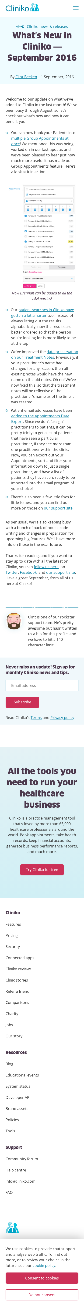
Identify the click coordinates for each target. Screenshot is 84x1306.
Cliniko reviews (19, 969)
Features (13, 924)
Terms (36, 717)
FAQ (9, 1192)
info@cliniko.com (20, 1181)
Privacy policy (62, 717)
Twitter (12, 572)
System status (18, 1086)
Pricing (12, 935)
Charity (12, 1013)
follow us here (46, 566)
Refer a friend (17, 991)
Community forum (22, 1158)
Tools (10, 1131)
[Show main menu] (75, 8)
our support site (58, 508)
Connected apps (20, 957)
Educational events (22, 1075)
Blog (9, 1063)
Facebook (28, 572)
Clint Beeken (26, 76)
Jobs (9, 1024)
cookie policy (44, 1265)
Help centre (16, 1170)
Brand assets (17, 1108)
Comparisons (17, 1002)
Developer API (18, 1097)
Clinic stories (17, 980)
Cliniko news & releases (47, 26)
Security (13, 946)
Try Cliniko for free (42, 869)
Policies (12, 1119)
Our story (14, 1036)
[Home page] (12, 1228)
